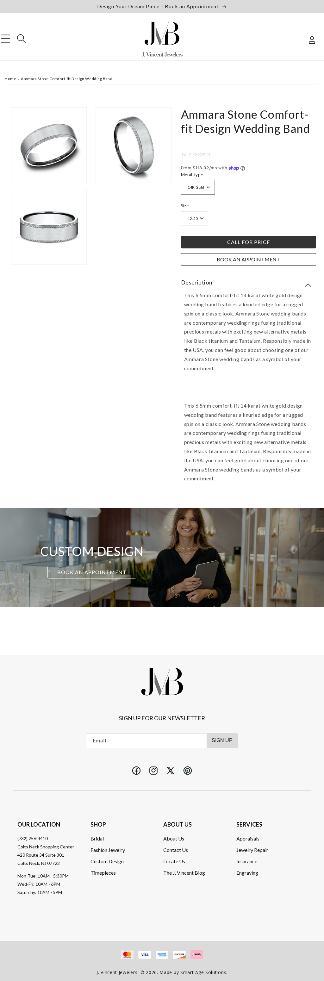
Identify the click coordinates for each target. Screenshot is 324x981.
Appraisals (247, 838)
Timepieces (103, 873)
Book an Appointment (248, 259)
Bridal (97, 838)
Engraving (247, 873)
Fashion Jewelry (107, 850)
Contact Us (175, 850)
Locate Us (174, 861)
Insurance (246, 861)
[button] (5, 38)
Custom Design (107, 861)
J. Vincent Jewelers (117, 972)
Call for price (248, 242)
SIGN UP (222, 740)
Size (185, 205)
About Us (173, 838)
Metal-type (192, 174)
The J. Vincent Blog (184, 873)
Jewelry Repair (252, 850)
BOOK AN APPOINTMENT (92, 572)
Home (10, 78)
